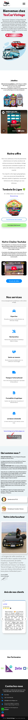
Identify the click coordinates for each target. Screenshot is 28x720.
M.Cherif (6, 709)
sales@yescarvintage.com (10, 700)
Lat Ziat (5, 604)
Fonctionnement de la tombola (14, 219)
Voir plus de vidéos (14, 281)
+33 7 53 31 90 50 (8, 697)
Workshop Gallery (15, 35)
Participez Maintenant (14, 225)
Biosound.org (14, 196)
